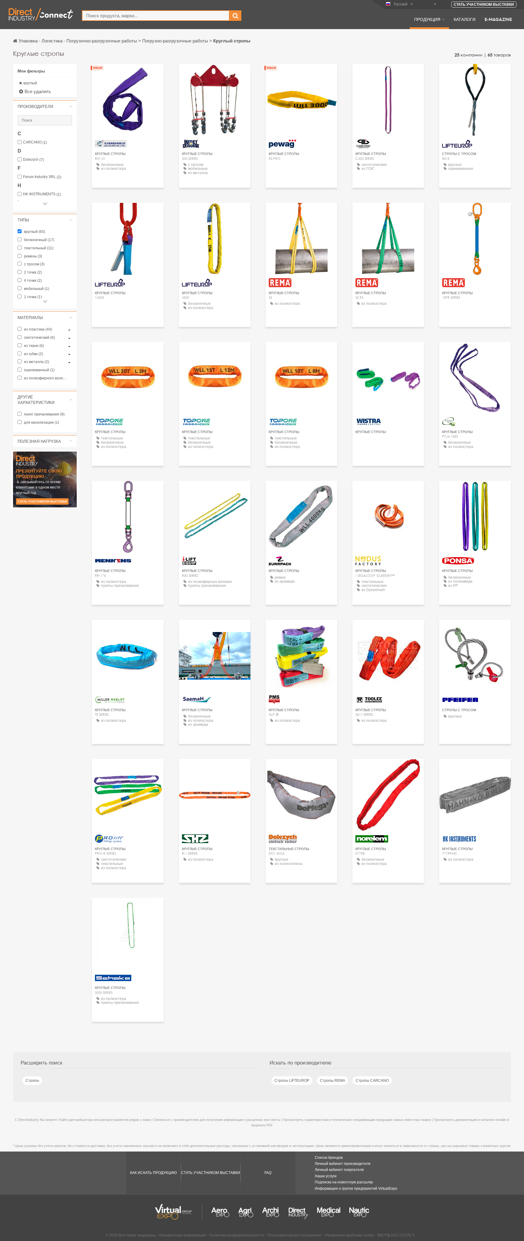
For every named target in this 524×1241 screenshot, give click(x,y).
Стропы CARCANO (372, 1080)
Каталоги (464, 19)
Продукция (427, 19)
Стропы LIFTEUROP (291, 1080)
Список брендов (329, 1157)
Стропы (32, 1080)
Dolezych (33, 159)
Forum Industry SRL (42, 177)
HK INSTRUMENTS (42, 194)
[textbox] (156, 15)
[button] (45, 106)
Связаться (128, 74)
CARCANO (35, 142)
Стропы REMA (332, 1080)
